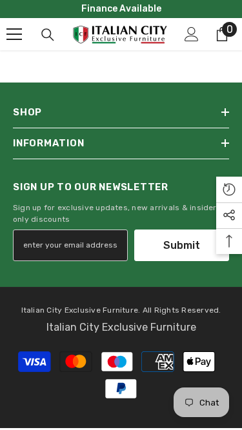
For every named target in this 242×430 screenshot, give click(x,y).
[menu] (14, 34)
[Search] (47, 35)
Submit (181, 245)
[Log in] (192, 34)
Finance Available (121, 8)
